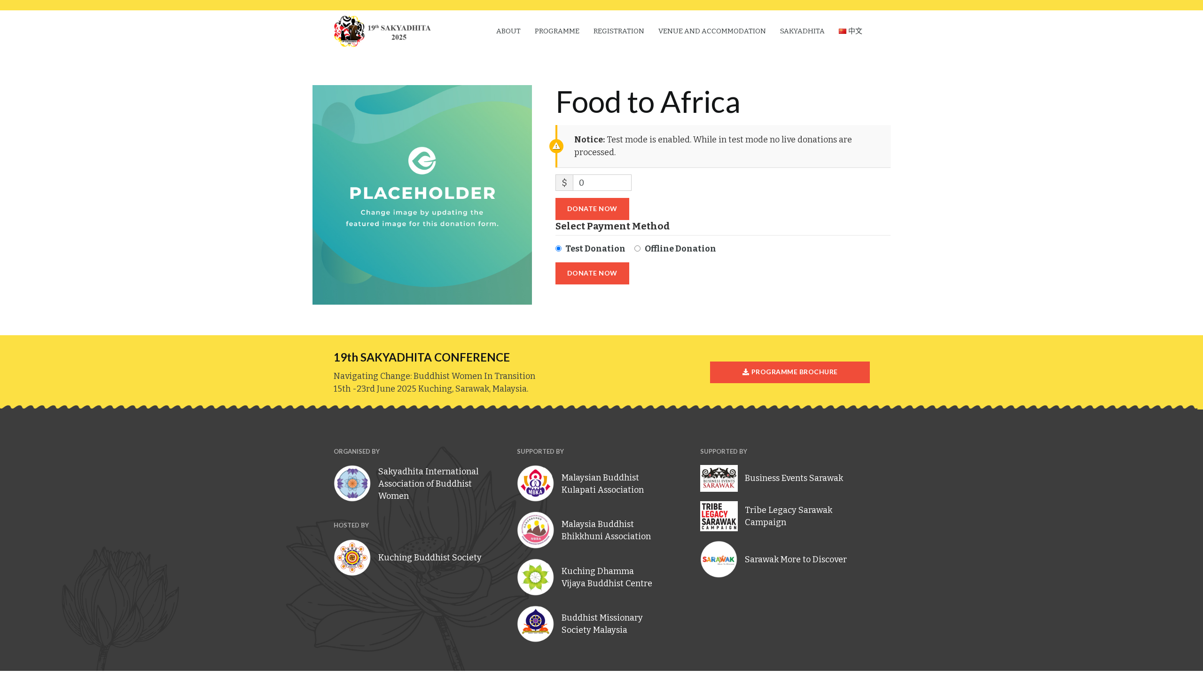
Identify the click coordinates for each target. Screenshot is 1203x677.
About (508, 31)
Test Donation (595, 249)
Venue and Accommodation (712, 31)
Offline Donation (680, 249)
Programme (557, 31)
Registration (619, 31)
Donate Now (592, 209)
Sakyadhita (802, 31)
